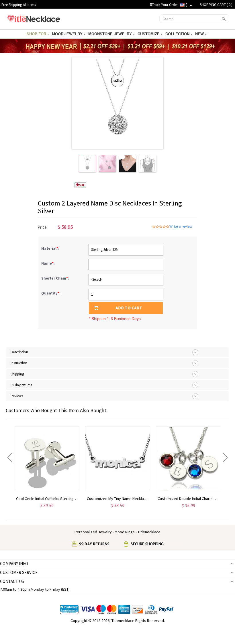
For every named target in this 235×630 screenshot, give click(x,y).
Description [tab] (19, 352)
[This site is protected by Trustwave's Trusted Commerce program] (69, 609)
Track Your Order (165, 4)
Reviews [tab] (17, 395)
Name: (48, 263)
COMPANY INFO (14, 563)
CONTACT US (12, 581)
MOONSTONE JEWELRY (110, 33)
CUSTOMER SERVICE (19, 572)
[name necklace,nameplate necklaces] (33, 18)
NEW (200, 33)
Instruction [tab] (19, 362)
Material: (50, 248)
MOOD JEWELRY (68, 33)
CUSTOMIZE (149, 33)
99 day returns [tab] (21, 385)
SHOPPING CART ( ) (216, 4)
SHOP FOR (37, 33)
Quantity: (50, 293)
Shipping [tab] (17, 374)
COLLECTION (178, 33)
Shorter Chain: (55, 278)
